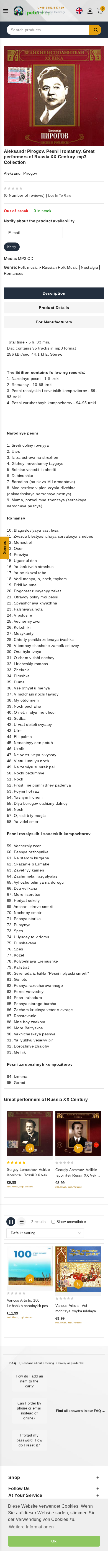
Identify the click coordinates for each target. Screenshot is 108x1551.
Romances (13, 273)
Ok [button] (54, 1541)
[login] (91, 11)
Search (95, 30)
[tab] (54, 293)
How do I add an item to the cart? (29, 1381)
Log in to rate (59, 196)
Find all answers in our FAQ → (80, 1411)
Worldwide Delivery (52, 12)
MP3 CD (25, 258)
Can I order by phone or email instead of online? (29, 1411)
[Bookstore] (33, 11)
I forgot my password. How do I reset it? (29, 1440)
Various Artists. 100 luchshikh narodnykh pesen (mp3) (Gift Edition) (29, 1305)
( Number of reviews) (24, 195)
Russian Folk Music (60, 267)
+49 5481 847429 (52, 7)
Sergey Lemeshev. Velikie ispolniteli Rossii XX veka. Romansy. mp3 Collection (28, 1175)
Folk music (28, 267)
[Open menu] (7, 11)
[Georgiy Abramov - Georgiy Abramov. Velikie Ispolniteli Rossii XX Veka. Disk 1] (78, 1133)
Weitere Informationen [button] (31, 1527)
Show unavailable (71, 1222)
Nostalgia (89, 267)
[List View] (21, 1221)
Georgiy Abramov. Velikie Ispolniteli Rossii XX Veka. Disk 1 (77, 1175)
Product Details (54, 307)
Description (54, 293)
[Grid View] (10, 1221)
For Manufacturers (54, 322)
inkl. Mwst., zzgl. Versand (20, 1186)
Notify (11, 247)
